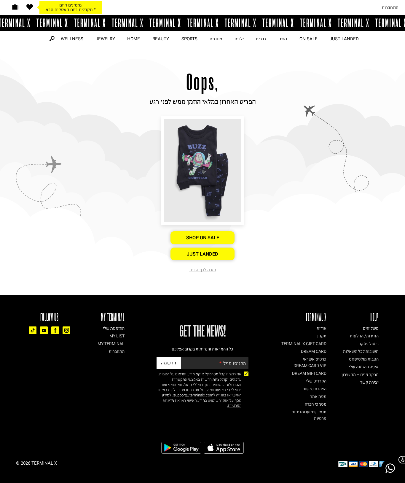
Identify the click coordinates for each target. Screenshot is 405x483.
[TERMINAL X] (202, 23)
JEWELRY (105, 39)
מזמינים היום (70, 5)
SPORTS (189, 39)
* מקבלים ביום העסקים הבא (70, 9)
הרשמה (168, 363)
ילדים (239, 39)
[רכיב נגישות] (400, 459)
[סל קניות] (15, 7)
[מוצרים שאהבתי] (29, 7)
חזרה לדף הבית (202, 269)
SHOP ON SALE (202, 237)
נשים (282, 39)
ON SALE (308, 39)
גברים (261, 39)
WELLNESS (72, 39)
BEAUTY (160, 39)
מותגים (216, 39)
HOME (133, 39)
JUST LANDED (344, 39)
